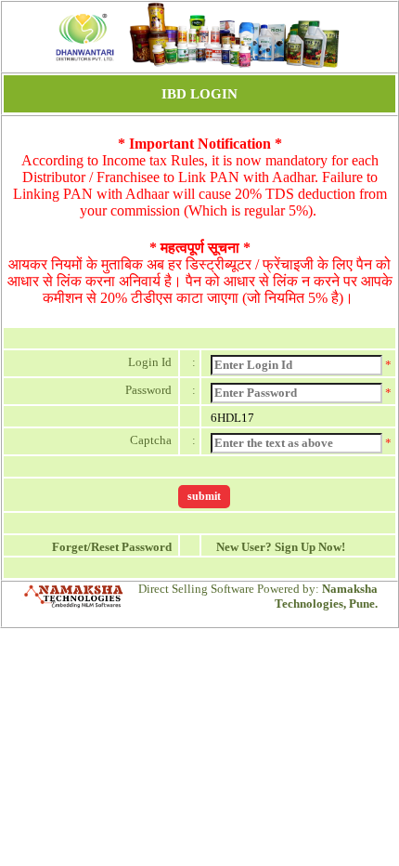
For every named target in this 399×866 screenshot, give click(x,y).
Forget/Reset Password (114, 547)
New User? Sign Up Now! (278, 547)
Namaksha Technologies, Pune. (326, 596)
